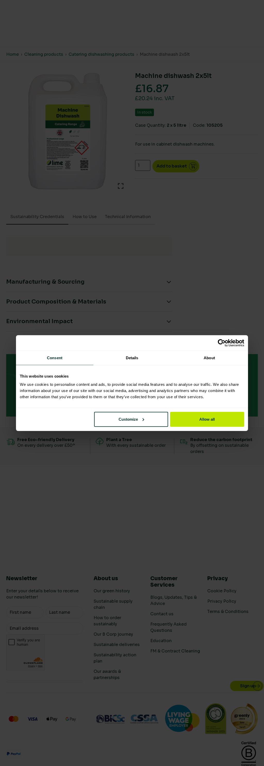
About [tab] (209, 358)
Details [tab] (132, 358)
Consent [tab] (54, 358)
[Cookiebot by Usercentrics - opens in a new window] (221, 343)
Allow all (207, 419)
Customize (128, 419)
